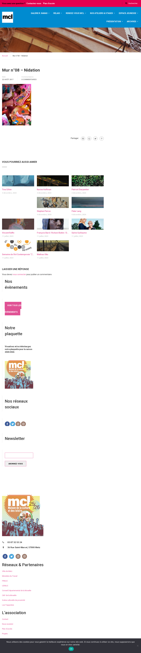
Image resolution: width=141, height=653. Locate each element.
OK (71, 649)
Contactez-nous (33, 3)
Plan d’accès (49, 3)
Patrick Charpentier (80, 189)
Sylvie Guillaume (79, 233)
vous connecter (19, 274)
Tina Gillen (7, 189)
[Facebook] (83, 138)
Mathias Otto (42, 254)
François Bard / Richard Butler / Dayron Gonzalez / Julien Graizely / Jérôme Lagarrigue (53, 233)
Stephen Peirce (44, 211)
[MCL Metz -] (7, 18)
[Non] (137, 645)
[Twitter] (95, 138)
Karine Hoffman (44, 189)
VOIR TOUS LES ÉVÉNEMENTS (13, 308)
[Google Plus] (89, 138)
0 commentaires (28, 79)
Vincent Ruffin (8, 233)
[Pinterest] (102, 138)
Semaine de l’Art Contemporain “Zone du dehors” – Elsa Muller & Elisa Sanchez (18, 254)
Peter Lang (76, 211)
